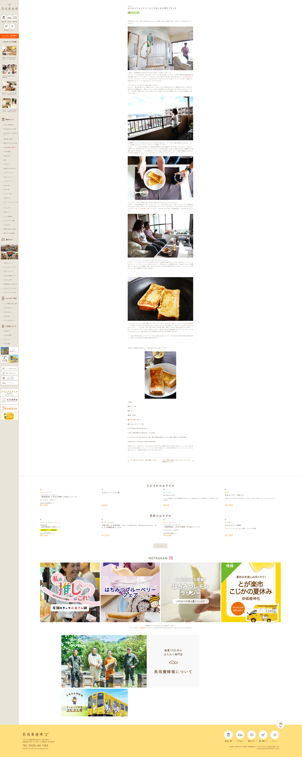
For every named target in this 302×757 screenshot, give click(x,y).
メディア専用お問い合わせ (10, 378)
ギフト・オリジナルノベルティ (11, 203)
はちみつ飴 (6, 185)
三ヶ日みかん (7, 225)
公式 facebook (7, 312)
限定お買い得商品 (8, 139)
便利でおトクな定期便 (9, 233)
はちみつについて (8, 263)
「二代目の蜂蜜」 (142, 208)
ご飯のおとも (7, 198)
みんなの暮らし (135, 12)
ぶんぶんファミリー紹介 (10, 292)
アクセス (11, 382)
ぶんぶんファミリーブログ (10, 288)
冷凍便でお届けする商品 (10, 229)
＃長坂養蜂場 (142, 628)
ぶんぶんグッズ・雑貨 (9, 220)
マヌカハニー (7, 164)
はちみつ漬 (6, 189)
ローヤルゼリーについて (10, 267)
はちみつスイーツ (8, 177)
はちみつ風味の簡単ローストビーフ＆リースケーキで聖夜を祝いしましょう (176, 460)
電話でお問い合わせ (11, 373)
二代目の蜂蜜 (7, 151)
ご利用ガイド (7, 331)
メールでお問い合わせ (11, 368)
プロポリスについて (9, 271)
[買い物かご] (6, 26)
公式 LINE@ (7, 316)
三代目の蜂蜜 (10, 147)
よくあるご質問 (7, 335)
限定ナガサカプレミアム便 (10, 143)
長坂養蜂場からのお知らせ (10, 284)
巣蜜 (5, 160)
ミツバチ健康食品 (8, 216)
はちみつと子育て (8, 280)
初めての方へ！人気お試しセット (11, 134)
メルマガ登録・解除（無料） (11, 303)
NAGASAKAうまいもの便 (10, 129)
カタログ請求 (7, 343)
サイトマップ (7, 339)
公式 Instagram (8, 308)
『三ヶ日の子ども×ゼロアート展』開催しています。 (144, 460)
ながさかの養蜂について (10, 275)
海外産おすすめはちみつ (10, 168)
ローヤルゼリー (7, 208)
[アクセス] (9, 17)
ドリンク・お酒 (7, 194)
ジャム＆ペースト (8, 181)
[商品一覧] (3, 17)
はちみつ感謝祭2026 (9, 125)
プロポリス (6, 212)
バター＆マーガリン (9, 172)
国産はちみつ (7, 156)
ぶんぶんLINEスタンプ (9, 320)
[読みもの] (15, 17)
